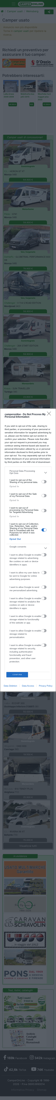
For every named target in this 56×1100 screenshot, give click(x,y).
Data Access (28, 686)
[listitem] (28, 473)
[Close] (50, 415)
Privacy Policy (45, 686)
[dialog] (28, 550)
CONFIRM (17, 674)
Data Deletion (10, 686)
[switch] (44, 481)
